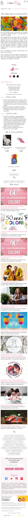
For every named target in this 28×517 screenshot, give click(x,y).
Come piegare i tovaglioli (14, 453)
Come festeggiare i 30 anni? (10, 282)
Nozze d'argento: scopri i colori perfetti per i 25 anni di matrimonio (12, 355)
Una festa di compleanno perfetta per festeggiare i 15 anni (13, 306)
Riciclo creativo (20, 181)
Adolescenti (8, 442)
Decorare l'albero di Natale (14, 447)
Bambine (12, 181)
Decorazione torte (19, 436)
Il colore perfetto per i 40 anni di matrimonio (12, 257)
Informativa (6, 488)
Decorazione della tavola (19, 439)
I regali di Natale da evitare (10, 425)
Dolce (6, 436)
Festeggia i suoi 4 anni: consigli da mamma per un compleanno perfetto (13, 380)
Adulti (11, 436)
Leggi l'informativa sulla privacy (7, 510)
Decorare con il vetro (8, 445)
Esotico (24, 447)
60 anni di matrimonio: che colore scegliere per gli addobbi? (12, 207)
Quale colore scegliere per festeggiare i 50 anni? (14, 232)
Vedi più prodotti (14, 174)
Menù (2, 4)
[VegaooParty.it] (13, 4)
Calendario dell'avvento (17, 450)
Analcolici (4, 447)
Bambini (6, 181)
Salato (7, 450)
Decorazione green (20, 445)
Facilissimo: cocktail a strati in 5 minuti (14, 331)
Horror (14, 442)
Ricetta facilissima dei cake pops (11, 405)
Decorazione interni (7, 439)
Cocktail (20, 442)
